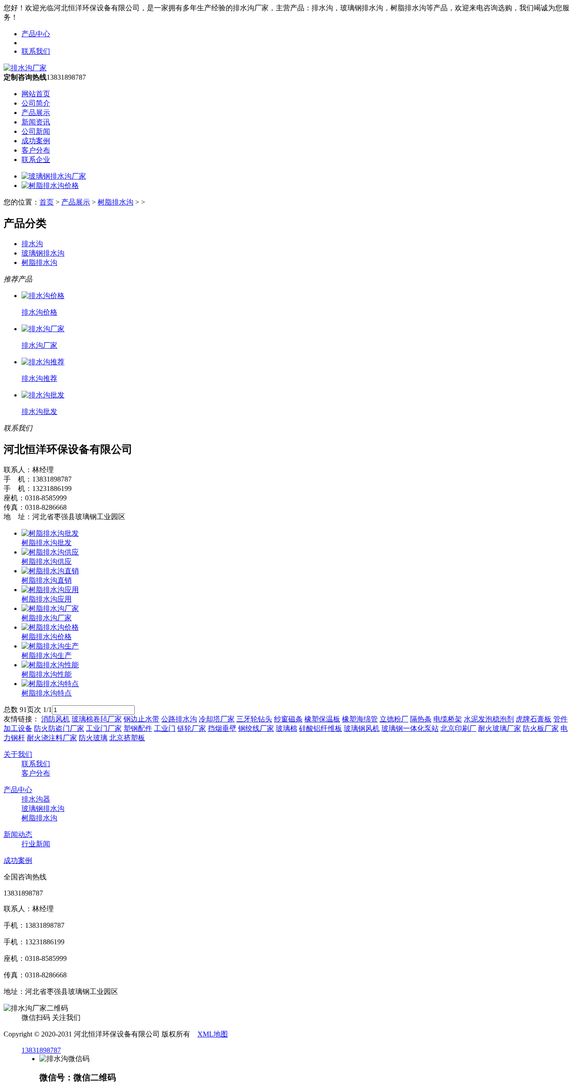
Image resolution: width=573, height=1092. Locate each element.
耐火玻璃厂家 (499, 728)
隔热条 (421, 719)
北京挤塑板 (127, 738)
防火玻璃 (93, 738)
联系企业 (35, 159)
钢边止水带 (141, 719)
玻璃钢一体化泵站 (410, 728)
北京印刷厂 (458, 728)
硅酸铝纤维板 (320, 728)
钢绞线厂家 (256, 728)
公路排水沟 (179, 719)
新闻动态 (18, 834)
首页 (46, 202)
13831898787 (41, 1050)
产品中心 (35, 34)
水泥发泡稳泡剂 (489, 719)
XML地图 (212, 1034)
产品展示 (35, 112)
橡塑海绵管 (360, 719)
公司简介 (35, 103)
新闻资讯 (35, 122)
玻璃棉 (286, 728)
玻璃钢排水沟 (42, 253)
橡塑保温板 (322, 719)
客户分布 (35, 150)
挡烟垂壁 (222, 728)
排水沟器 (35, 799)
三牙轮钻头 (254, 719)
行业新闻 (35, 844)
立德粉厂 (394, 719)
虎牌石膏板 (534, 719)
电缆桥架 (447, 719)
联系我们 (35, 51)
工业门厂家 (104, 728)
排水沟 (32, 243)
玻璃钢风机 (362, 728)
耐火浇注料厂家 (52, 738)
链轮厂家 (191, 728)
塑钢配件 (138, 728)
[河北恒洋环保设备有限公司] (25, 68)
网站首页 (35, 94)
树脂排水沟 (115, 202)
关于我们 (18, 754)
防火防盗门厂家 (59, 728)
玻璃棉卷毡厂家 (97, 719)
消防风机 (55, 719)
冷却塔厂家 (217, 719)
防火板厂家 (541, 728)
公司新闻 (35, 131)
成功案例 (35, 141)
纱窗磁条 (288, 719)
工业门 (164, 728)
